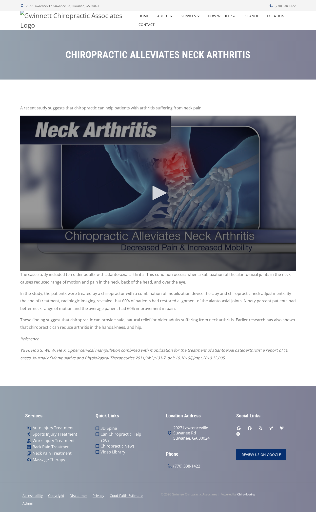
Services (188, 16)
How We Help (220, 16)
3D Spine (108, 428)
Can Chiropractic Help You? (120, 437)
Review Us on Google (261, 454)
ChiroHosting (246, 494)
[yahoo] (271, 428)
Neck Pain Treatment (52, 453)
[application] (158, 193)
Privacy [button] (98, 495)
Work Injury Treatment (54, 440)
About (163, 16)
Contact (146, 24)
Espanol (251, 16)
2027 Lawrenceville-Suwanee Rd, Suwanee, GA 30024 (62, 6)
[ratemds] (238, 434)
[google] (238, 428)
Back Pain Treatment (52, 447)
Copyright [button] (56, 495)
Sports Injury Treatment (55, 434)
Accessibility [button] (32, 495)
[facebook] (249, 428)
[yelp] (260, 428)
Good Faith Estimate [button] (126, 495)
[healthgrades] (282, 428)
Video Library (112, 452)
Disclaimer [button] (78, 495)
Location (275, 16)
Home (143, 16)
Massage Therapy (49, 459)
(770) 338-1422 (285, 6)
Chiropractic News (117, 446)
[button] (158, 193)
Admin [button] (27, 503)
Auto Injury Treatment (53, 427)
